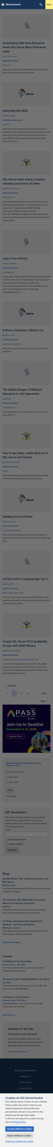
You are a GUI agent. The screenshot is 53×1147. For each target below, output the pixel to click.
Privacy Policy (19, 1122)
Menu (49, 4)
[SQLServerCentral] (2, 4)
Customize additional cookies (19, 1141)
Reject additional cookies (19, 1135)
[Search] (40, 4)
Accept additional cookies (19, 1129)
